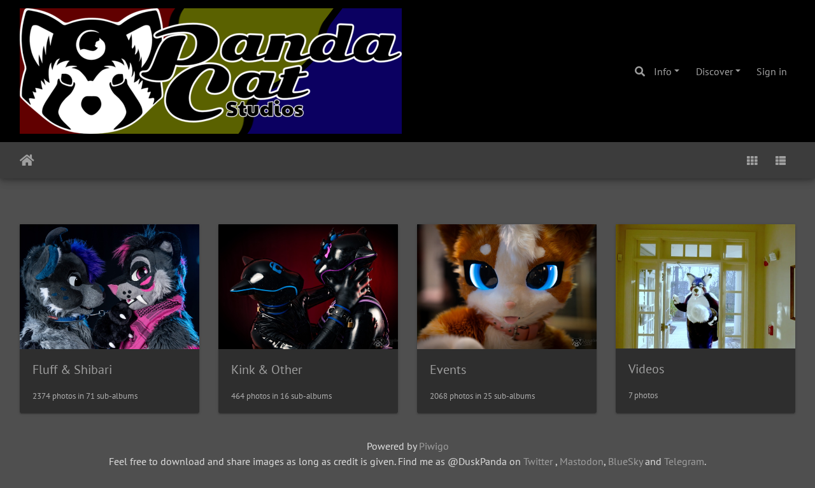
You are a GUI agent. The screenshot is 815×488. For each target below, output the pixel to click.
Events (448, 369)
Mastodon (582, 461)
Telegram (684, 461)
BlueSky (625, 461)
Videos (646, 369)
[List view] (780, 160)
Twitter (538, 461)
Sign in (771, 71)
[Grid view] (752, 160)
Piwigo (434, 446)
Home (27, 160)
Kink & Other (266, 369)
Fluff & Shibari (72, 369)
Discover (714, 71)
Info (663, 71)
